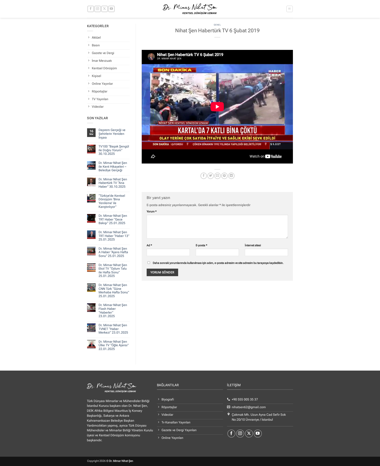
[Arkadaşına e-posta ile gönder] (217, 176)
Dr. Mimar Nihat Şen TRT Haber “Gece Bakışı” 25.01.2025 (113, 219)
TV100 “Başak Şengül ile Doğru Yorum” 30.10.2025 (114, 150)
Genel (217, 25)
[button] (289, 9)
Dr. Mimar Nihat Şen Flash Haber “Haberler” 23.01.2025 (113, 310)
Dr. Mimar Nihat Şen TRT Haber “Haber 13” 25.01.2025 (114, 235)
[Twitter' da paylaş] (210, 176)
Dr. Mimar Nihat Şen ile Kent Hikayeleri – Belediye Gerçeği (113, 166)
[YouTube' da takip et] (111, 9)
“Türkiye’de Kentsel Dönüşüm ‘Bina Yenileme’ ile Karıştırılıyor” (112, 201)
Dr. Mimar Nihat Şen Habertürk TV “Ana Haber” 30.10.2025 (113, 183)
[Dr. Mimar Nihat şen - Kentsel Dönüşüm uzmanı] (190, 8)
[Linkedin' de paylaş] (231, 176)
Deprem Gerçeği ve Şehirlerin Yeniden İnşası (112, 133)
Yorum (152, 211)
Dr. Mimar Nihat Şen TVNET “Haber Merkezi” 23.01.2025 (113, 328)
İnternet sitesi (253, 245)
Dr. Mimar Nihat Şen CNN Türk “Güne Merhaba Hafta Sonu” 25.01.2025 (114, 290)
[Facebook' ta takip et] (90, 9)
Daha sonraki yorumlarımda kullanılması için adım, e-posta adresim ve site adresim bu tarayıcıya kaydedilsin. (218, 262)
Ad (149, 245)
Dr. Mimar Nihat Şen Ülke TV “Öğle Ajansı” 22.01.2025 (114, 345)
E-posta (201, 245)
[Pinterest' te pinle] (224, 176)
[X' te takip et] (104, 9)
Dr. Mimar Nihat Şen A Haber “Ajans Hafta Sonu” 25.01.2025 (113, 252)
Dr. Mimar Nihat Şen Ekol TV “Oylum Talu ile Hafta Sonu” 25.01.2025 (113, 270)
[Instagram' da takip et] (97, 9)
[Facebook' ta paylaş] (203, 176)
